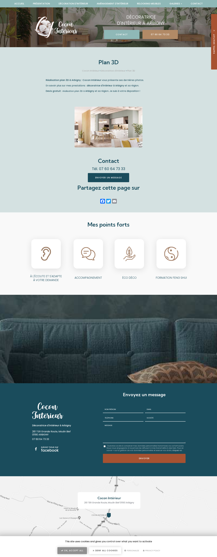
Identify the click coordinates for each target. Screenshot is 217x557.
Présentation (41, 3)
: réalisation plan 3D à (70, 91)
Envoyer (144, 458)
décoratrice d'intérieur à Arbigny (105, 85)
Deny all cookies (106, 550)
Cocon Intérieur (90, 70)
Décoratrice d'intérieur (113, 70)
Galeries (175, 3)
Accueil (19, 3)
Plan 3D (131, 70)
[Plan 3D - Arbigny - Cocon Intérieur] (109, 127)
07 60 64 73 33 (160, 34)
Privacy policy (152, 550)
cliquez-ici (177, 450)
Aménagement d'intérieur (112, 3)
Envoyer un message (108, 177)
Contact (197, 3)
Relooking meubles (149, 3)
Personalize (133, 550)
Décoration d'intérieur (73, 3)
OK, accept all (73, 550)
